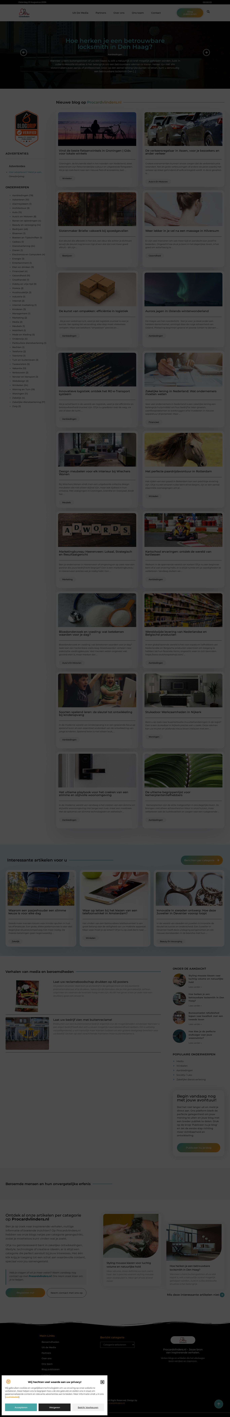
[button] (102, 1382)
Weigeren (54, 1407)
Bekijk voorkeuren (88, 1407)
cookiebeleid (12, 1397)
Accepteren (21, 1407)
